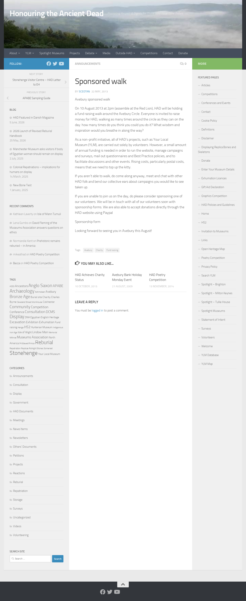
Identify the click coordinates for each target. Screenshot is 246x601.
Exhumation (46, 322)
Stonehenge (24, 353)
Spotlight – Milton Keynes (216, 293)
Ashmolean (40, 292)
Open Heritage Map (213, 249)
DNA (27, 317)
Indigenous (58, 327)
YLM (28, 53)
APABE (58, 286)
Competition (39, 307)
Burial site (36, 297)
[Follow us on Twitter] (55, 63)
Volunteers (208, 337)
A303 (12, 286)
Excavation (17, 322)
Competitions (148, 53)
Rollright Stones (36, 348)
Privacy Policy (209, 266)
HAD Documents (23, 411)
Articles (205, 85)
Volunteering (21, 535)
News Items (20, 429)
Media (106, 53)
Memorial (53, 332)
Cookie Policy (209, 120)
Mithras (13, 337)
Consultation (35, 312)
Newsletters (20, 438)
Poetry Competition (213, 258)
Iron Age (13, 332)
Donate (183, 53)
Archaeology (22, 291)
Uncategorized (22, 517)
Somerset (48, 348)
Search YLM (208, 275)
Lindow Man (40, 332)
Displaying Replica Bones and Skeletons (217, 149)
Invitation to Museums (215, 231)
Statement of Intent (213, 319)
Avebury (88, 250)
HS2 (27, 327)
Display (17, 316)
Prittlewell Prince (27, 343)
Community (20, 306)
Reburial (44, 342)
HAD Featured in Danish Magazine (33, 117)
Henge (21, 327)
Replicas (24, 348)
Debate (89, 53)
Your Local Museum (49, 354)
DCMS (50, 312)
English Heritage (50, 317)
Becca (16, 263)
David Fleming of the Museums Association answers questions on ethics (36, 227)
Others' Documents (25, 446)
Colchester (49, 302)
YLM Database (210, 355)
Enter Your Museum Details (217, 169)
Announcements (88, 64)
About (13, 53)
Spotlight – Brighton (213, 284)
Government (20, 402)
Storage (17, 499)
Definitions (207, 129)
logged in (97, 310)
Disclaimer (207, 138)
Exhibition (32, 322)
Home (205, 213)
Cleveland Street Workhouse (29, 302)
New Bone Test (22, 185)
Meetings (19, 420)
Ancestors (21, 286)
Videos (17, 526)
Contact (168, 53)
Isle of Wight (25, 332)
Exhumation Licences (214, 178)
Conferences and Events (215, 103)
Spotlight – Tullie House (215, 302)
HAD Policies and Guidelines (218, 205)
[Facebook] (49, 63)
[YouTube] (61, 63)
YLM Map (207, 364)
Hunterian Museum (41, 327)
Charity (99, 250)
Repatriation (15, 348)
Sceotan (84, 91)
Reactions (19, 473)
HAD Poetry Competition (45, 254)
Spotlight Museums (51, 53)
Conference (17, 312)
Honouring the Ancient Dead (57, 13)
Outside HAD (124, 53)
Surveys (18, 508)
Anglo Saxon (40, 285)
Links (204, 240)
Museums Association (32, 337)
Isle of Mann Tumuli (49, 214)
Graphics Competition (214, 196)
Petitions (18, 455)
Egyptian (35, 317)
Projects (75, 53)
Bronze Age (20, 296)
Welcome (207, 346)
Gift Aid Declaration (212, 187)
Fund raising (112, 250)
